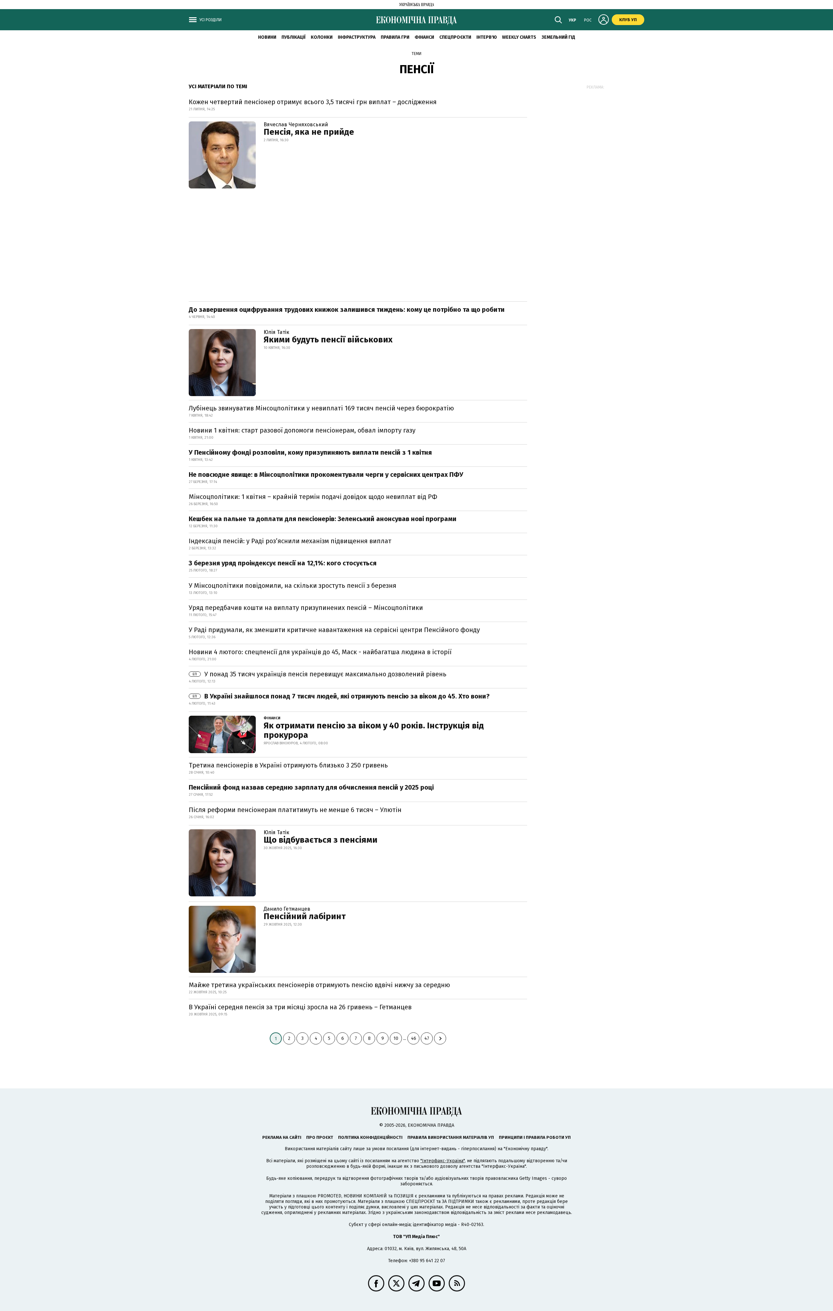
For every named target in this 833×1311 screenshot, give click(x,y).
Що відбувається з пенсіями (320, 840)
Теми (416, 53)
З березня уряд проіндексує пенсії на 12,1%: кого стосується (282, 563)
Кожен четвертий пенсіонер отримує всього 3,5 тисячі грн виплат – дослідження (313, 102)
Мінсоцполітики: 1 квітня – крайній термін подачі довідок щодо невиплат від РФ (313, 497)
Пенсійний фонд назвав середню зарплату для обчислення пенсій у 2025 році (311, 787)
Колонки (322, 37)
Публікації (293, 37)
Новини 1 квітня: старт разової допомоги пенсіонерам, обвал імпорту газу (302, 430)
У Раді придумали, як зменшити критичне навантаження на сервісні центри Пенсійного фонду (334, 630)
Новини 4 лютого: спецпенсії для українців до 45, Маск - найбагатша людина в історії (320, 652)
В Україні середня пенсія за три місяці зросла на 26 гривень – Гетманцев (300, 1007)
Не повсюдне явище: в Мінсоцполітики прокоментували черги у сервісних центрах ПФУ (326, 474)
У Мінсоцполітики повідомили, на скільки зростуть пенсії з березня (292, 585)
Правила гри (395, 37)
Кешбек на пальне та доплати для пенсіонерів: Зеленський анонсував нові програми (323, 519)
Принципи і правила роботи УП (535, 1137)
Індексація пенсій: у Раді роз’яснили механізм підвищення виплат (290, 541)
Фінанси (424, 37)
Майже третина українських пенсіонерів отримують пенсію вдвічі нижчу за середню (319, 985)
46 (413, 1038)
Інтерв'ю (486, 37)
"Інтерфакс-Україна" (442, 1161)
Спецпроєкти (455, 37)
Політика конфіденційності (370, 1137)
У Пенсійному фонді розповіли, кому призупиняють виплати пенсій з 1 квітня (310, 452)
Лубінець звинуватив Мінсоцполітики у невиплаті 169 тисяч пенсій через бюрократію (321, 408)
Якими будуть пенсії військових (328, 340)
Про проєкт (319, 1137)
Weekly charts (519, 37)
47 (426, 1038)
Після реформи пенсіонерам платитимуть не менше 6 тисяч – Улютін (295, 810)
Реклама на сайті (281, 1137)
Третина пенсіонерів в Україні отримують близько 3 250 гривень (288, 765)
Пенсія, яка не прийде (309, 132)
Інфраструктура (357, 37)
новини (267, 37)
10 (395, 1038)
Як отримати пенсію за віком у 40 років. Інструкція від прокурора (374, 730)
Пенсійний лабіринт (305, 916)
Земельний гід (558, 37)
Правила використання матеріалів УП (450, 1137)
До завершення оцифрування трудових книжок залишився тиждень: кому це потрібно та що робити (347, 309)
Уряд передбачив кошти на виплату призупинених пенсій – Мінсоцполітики (306, 608)
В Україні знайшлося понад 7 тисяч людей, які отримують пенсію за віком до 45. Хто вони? (341, 696)
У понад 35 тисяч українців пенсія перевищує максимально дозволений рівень (319, 674)
